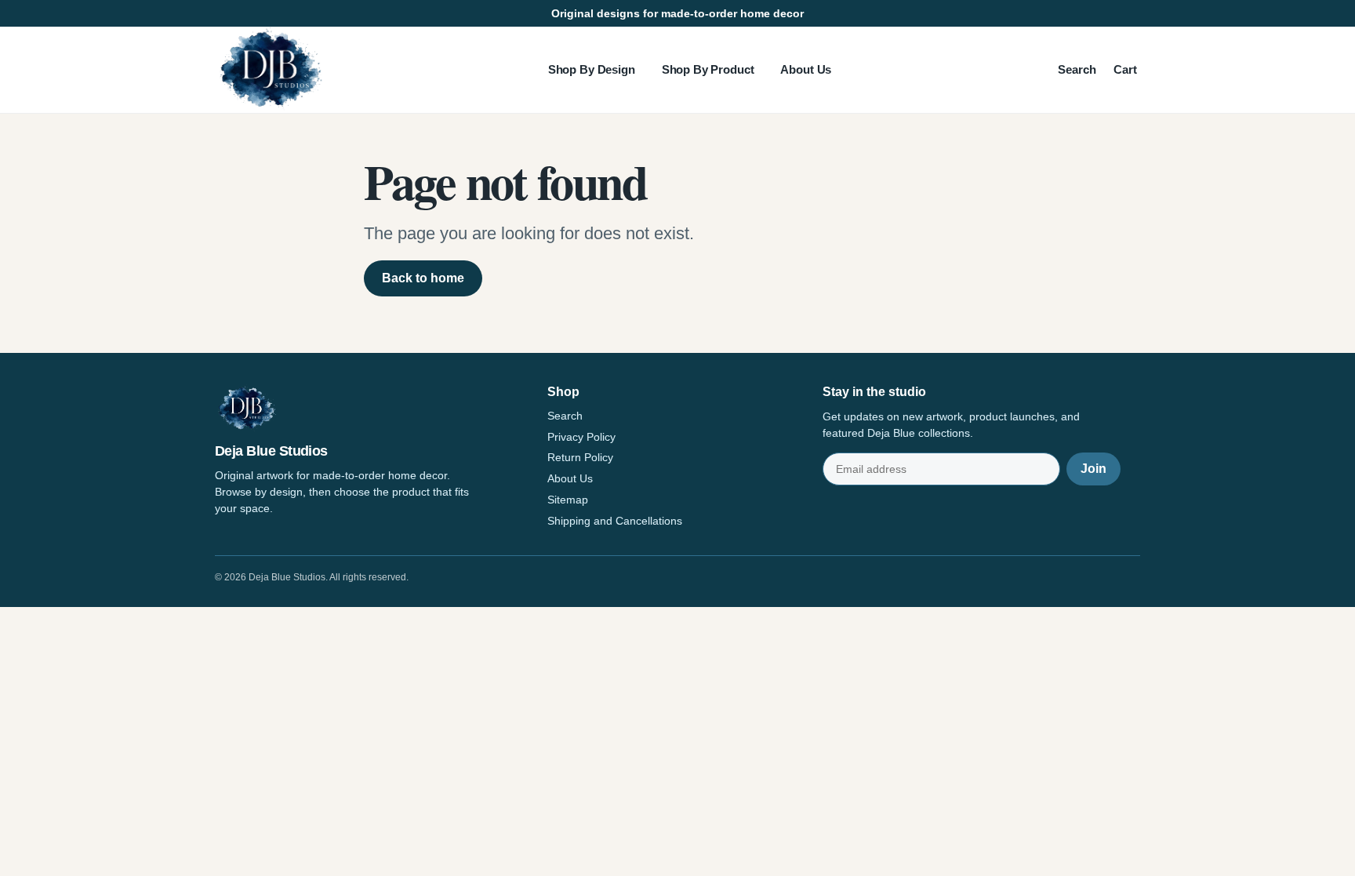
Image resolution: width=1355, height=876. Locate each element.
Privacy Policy (581, 437)
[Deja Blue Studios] (270, 70)
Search (1077, 69)
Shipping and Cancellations (614, 520)
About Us (805, 69)
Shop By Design (591, 69)
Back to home (423, 278)
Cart (1125, 69)
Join (1093, 468)
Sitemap (567, 499)
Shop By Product (708, 69)
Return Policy (580, 457)
